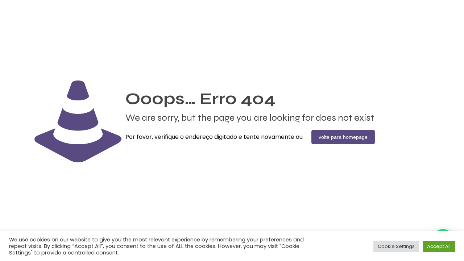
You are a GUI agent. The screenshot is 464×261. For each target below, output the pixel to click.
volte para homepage (343, 137)
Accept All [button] (439, 246)
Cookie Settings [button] (396, 246)
